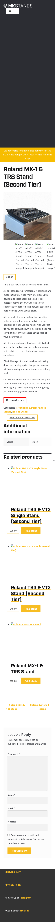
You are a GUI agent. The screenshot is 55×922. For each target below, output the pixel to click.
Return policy (13, 871)
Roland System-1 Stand (39, 706)
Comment (13, 754)
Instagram (25, 897)
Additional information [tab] (22, 417)
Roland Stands (20, 411)
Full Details (30, 530)
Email (11, 808)
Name (11, 794)
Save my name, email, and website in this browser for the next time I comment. (26, 838)
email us (24, 910)
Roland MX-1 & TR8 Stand (15, 706)
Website (11, 821)
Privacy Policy (13, 884)
